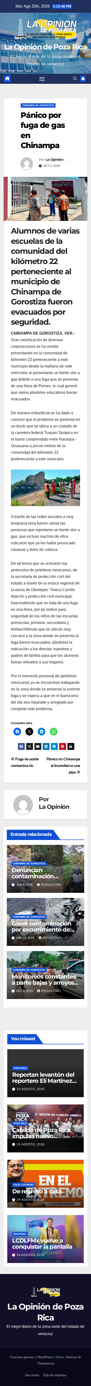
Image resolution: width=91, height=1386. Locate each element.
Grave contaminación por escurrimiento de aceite (41, 929)
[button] (75, 78)
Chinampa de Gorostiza (38, 105)
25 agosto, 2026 (31, 1089)
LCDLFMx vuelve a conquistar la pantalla (42, 1243)
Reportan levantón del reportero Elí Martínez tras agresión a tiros (43, 1080)
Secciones (32, 1375)
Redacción (51, 884)
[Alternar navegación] (42, 78)
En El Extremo (24, 1184)
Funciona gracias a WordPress (32, 1357)
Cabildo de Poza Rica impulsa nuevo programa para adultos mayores (44, 1138)
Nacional (20, 1233)
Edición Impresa (54, 1375)
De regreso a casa (37, 1191)
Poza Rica (20, 1067)
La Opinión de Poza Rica (45, 46)
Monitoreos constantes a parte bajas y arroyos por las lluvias (44, 982)
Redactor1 (53, 938)
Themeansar (45, 1363)
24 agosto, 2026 (31, 1144)
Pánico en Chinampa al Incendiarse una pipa (63, 765)
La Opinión (54, 159)
